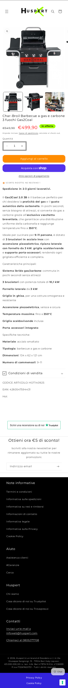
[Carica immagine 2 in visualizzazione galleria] (33, 101)
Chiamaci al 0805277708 (22, 640)
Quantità (8, 138)
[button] (6, 11)
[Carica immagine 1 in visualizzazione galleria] (13, 101)
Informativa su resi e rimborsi (25, 506)
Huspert (20, 658)
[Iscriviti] (58, 466)
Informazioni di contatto (21, 514)
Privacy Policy (34, 677)
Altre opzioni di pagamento (34, 176)
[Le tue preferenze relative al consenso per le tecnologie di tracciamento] (62, 682)
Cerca (10, 572)
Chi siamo (12, 594)
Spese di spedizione (28, 133)
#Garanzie (12, 565)
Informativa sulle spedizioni (23, 499)
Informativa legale (18, 521)
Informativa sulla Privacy (22, 529)
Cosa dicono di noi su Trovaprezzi (27, 608)
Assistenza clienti (17, 557)
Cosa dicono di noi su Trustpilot (26, 601)
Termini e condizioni (19, 491)
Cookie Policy (14, 536)
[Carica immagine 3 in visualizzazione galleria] (54, 101)
